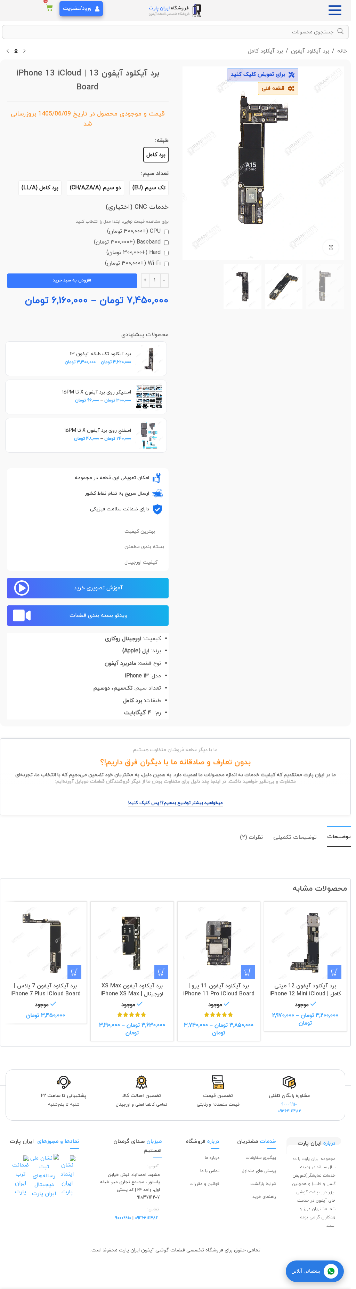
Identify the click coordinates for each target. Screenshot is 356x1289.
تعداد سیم (156, 173)
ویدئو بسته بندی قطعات (98, 615)
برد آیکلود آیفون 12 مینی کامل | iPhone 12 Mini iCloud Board (305, 993)
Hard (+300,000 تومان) (134, 252)
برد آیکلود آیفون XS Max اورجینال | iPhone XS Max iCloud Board (131, 993)
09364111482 (289, 1111)
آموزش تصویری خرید (98, 588)
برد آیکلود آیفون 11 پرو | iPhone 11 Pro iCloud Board (218, 989)
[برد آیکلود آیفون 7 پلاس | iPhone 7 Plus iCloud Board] (45, 943)
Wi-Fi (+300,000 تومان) (133, 263)
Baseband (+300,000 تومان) (128, 242)
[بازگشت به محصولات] (16, 51)
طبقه (163, 140)
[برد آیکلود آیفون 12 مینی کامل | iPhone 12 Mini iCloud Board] (305, 943)
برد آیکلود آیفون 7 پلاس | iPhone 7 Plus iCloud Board (45, 989)
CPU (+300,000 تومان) (134, 231)
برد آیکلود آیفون (310, 51)
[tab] (339, 836)
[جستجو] (340, 31)
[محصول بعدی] (7, 51)
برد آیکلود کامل (265, 51)
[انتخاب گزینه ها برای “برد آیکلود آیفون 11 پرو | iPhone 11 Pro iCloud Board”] (248, 972)
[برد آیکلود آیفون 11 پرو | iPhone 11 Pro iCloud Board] (219, 943)
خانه (342, 51)
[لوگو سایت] (175, 10)
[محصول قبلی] (24, 51)
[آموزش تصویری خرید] (22, 588)
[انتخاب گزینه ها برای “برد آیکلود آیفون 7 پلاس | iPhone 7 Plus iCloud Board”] (74, 972)
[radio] (156, 154)
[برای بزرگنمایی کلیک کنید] (331, 247)
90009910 (289, 1104)
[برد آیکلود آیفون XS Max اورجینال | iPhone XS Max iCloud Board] (132, 943)
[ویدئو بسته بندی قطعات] (22, 615)
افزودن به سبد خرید (72, 280)
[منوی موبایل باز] (337, 10)
